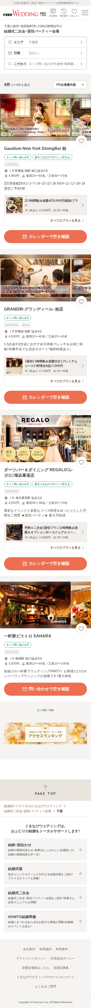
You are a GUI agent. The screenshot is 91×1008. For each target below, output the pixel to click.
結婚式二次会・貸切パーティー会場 (27, 811)
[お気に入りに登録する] (81, 140)
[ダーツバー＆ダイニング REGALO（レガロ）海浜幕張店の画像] (45, 438)
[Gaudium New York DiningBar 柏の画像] (45, 117)
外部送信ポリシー (63, 958)
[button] (45, 849)
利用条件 (62, 949)
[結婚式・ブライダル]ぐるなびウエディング (33, 806)
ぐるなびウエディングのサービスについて (45, 977)
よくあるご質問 (45, 986)
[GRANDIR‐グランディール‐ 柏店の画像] (45, 277)
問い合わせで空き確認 (49, 689)
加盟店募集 (61, 968)
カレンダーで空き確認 (49, 236)
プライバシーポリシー (31, 958)
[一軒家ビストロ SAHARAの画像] (45, 605)
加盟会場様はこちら (35, 968)
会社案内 (29, 949)
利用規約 (45, 949)
